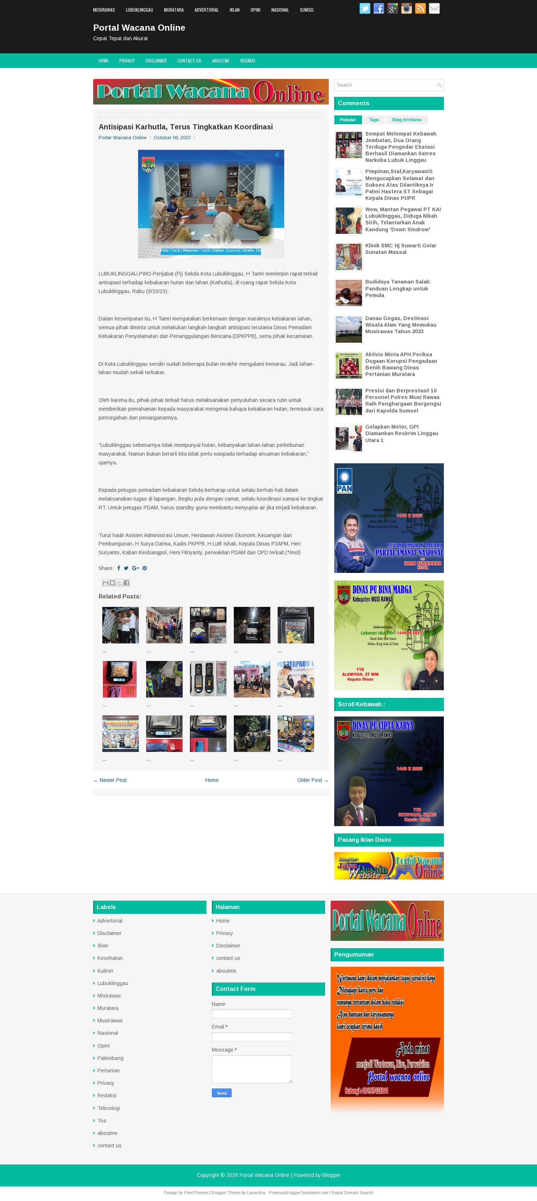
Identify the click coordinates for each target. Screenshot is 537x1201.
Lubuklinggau (139, 10)
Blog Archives (407, 119)
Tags (374, 119)
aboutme (220, 60)
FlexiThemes (196, 1192)
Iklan (235, 10)
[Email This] (105, 582)
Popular (348, 119)
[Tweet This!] (126, 568)
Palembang (110, 1058)
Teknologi (109, 1108)
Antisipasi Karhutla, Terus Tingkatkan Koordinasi (186, 127)
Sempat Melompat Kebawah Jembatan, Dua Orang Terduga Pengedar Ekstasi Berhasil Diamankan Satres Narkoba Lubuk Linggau (401, 147)
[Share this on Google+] (135, 568)
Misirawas (109, 996)
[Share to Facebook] (126, 582)
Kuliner (106, 971)
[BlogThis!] (112, 582)
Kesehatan (110, 958)
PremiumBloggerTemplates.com (298, 1192)
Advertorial (207, 10)
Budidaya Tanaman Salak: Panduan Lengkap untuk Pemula (398, 288)
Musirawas (104, 10)
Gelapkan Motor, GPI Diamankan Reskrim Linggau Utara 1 (401, 433)
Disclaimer (156, 60)
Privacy (126, 60)
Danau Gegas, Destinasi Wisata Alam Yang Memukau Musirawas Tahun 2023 (401, 324)
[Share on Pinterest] (145, 568)
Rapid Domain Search (352, 1192)
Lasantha (256, 1192)
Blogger (331, 1175)
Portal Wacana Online (139, 28)
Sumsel (307, 10)
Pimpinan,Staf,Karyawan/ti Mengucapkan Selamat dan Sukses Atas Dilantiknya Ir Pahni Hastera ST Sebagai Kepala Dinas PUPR (399, 184)
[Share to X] (119, 582)
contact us (189, 60)
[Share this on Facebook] (118, 568)
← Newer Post (110, 780)
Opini (255, 10)
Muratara (174, 10)
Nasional (280, 10)
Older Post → (313, 780)
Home (103, 60)
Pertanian (109, 1070)
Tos (102, 1121)
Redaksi (247, 60)
